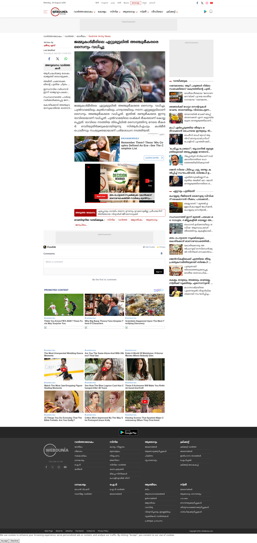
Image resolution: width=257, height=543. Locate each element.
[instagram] (207, 3)
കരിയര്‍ (78, 469)
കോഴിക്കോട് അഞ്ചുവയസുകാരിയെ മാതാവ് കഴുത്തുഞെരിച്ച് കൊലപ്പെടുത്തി (58, 106)
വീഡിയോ (157, 11)
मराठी (119, 3)
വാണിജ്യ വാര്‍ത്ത (83, 494)
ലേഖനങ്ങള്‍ (151, 447)
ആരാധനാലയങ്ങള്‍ (155, 494)
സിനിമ (114, 11)
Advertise (69, 531)
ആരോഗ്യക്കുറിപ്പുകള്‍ (156, 451)
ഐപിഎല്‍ (185, 460)
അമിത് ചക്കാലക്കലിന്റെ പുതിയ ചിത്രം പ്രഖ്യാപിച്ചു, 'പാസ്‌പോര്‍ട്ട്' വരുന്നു (57, 83)
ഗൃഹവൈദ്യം (151, 460)
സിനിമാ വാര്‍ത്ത (118, 465)
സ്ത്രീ (143, 11)
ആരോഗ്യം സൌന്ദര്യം (190, 494)
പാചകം (184, 498)
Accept (4, 541)
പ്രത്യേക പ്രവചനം (154, 521)
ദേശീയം (81, 36)
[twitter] (202, 3)
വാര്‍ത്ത (69, 36)
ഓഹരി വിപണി (82, 489)
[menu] (46, 11)
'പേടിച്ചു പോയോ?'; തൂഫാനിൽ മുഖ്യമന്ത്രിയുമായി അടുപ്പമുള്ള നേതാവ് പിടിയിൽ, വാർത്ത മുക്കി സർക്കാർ (191, 150)
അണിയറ (114, 460)
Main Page (49, 531)
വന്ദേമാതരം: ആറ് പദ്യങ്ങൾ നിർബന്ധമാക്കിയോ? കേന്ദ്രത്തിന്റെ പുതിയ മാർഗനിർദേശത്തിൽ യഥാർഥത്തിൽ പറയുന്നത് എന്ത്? (190, 87)
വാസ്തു (149, 507)
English (104, 3)
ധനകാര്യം (79, 460)
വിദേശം (78, 451)
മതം (147, 489)
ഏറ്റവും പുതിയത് (184, 191)
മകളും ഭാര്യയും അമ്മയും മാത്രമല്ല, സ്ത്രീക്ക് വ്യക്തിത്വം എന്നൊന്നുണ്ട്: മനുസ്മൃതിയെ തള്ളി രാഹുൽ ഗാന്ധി (190, 282)
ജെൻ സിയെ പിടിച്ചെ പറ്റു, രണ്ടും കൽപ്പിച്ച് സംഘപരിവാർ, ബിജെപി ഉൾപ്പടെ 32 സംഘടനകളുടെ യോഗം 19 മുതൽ (190, 171)
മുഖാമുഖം (115, 451)
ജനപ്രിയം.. (81, 225)
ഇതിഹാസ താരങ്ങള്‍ (190, 456)
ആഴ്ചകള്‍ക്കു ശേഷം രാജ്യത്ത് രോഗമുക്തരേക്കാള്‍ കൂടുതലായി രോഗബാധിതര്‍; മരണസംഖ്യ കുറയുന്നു (57, 75)
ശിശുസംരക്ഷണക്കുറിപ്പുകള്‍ (194, 507)
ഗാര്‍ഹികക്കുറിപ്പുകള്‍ (191, 512)
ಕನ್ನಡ (144, 3)
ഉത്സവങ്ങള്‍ (151, 498)
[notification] (210, 11)
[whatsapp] (65, 58)
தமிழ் (113, 3)
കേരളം (102, 11)
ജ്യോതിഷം (137, 220)
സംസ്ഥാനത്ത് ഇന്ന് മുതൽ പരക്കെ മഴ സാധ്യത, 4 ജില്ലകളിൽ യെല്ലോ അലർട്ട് (191, 219)
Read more (101, 196)
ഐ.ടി (78, 465)
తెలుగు (126, 3)
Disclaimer (79, 531)
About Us (59, 531)
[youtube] (211, 3)
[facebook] (197, 3)
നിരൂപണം (115, 456)
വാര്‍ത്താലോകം (83, 11)
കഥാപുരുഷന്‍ (117, 469)
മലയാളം (136, 3)
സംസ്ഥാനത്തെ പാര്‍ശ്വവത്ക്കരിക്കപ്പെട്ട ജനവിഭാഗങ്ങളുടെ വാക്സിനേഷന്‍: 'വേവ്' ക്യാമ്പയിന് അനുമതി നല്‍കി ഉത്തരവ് (57, 99)
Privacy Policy (103, 531)
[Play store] (205, 11)
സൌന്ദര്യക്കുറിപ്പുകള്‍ (191, 503)
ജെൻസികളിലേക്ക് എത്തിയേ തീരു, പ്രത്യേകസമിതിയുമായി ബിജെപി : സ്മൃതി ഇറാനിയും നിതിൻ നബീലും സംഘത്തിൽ (190, 261)
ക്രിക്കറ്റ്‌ (171, 11)
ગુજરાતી (152, 3)
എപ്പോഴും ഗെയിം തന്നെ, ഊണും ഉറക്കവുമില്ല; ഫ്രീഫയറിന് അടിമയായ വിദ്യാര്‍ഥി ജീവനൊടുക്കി (130, 213)
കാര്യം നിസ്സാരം (117, 447)
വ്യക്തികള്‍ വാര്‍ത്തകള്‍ (157, 516)
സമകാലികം (81, 456)
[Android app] (128, 432)
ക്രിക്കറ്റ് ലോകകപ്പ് (189, 465)
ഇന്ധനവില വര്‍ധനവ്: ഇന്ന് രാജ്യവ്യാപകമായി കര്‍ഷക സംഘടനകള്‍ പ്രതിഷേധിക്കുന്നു (57, 91)
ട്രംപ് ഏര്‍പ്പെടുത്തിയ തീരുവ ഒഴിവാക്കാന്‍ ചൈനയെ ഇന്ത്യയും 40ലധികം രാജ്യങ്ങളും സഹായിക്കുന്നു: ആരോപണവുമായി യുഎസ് (190, 129)
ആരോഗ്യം (129, 11)
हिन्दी (97, 3)
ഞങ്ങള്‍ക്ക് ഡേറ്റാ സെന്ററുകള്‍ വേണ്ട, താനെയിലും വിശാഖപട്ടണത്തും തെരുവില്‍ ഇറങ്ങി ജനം (189, 108)
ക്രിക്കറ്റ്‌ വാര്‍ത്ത (188, 447)
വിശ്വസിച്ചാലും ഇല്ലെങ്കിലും (158, 512)
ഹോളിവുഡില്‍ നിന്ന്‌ (120, 478)
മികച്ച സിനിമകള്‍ (118, 474)
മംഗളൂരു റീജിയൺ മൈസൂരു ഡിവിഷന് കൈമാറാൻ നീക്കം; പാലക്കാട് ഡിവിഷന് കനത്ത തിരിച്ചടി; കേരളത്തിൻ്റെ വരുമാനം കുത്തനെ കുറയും (191, 198)
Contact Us (91, 531)
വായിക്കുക (180, 81)
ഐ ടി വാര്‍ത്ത (117, 489)
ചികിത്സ (149, 456)
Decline (14, 541)
